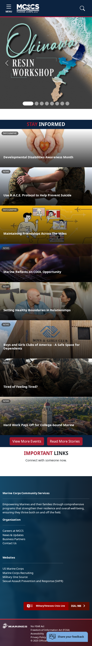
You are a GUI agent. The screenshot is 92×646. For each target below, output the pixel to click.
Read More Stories (65, 441)
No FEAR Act (37, 626)
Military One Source (15, 577)
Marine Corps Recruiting (18, 573)
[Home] (28, 8)
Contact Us (9, 543)
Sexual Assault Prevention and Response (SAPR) (33, 581)
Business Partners (14, 539)
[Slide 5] (52, 103)
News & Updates (13, 535)
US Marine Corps (13, 568)
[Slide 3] (42, 103)
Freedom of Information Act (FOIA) (50, 629)
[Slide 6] (57, 103)
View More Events (26, 441)
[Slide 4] (47, 103)
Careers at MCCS (13, 531)
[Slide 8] (67, 103)
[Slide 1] (28, 103)
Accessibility (37, 633)
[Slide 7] (62, 103)
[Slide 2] (37, 103)
